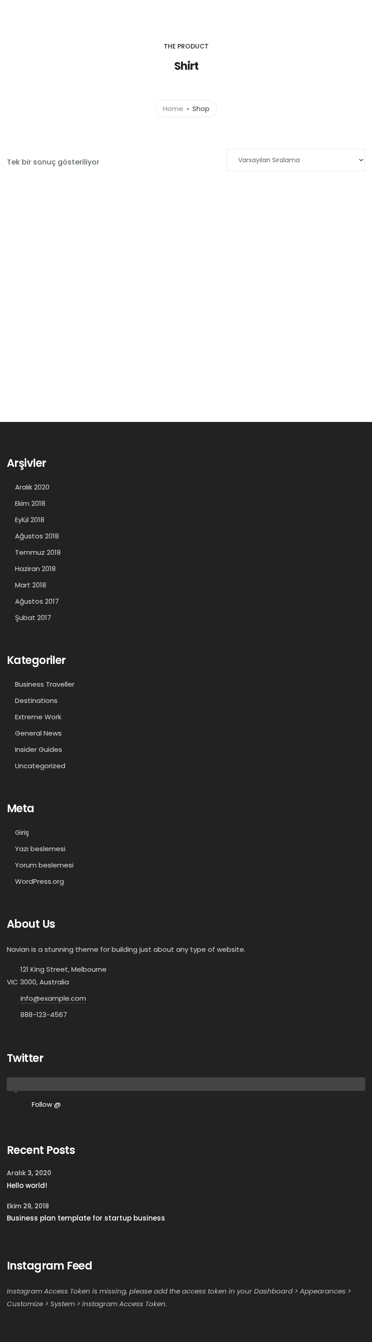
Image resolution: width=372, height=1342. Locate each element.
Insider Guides (38, 749)
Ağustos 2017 (37, 601)
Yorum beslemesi (44, 865)
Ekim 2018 (30, 503)
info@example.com (53, 998)
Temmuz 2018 (38, 552)
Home (173, 108)
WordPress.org (39, 881)
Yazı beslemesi (40, 848)
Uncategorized (40, 765)
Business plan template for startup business (86, 1218)
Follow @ (46, 1104)
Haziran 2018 (35, 568)
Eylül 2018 (29, 519)
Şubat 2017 (33, 617)
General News (38, 733)
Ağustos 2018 (37, 536)
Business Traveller (44, 684)
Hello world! (27, 1185)
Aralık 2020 (32, 487)
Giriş (22, 832)
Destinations (36, 700)
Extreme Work (38, 717)
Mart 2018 (30, 585)
